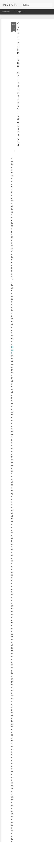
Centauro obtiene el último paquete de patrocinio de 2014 (18, 84)
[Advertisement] (29, 68)
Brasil (12, 349)
